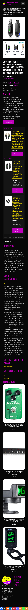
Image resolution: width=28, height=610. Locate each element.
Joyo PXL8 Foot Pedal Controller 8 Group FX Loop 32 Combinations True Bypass (14, 473)
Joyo (8, 9)
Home (4, 9)
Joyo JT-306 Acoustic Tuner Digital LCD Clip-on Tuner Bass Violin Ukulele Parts (14, 520)
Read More (9, 122)
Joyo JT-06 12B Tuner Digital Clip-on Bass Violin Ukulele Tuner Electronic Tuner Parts (14, 568)
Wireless (16, 82)
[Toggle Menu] (23, 3)
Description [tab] (8, 241)
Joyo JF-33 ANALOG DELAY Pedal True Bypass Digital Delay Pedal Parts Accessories (14, 425)
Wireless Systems (14, 9)
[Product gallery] (14, 28)
